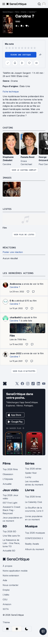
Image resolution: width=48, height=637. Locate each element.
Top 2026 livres (33, 496)
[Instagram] (27, 384)
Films (17, 12)
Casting (8, 127)
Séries (29, 463)
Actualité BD (9, 550)
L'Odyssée (8, 479)
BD (5, 526)
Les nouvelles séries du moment (34, 483)
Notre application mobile (15, 570)
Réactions (9, 247)
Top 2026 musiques (35, 532)
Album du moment (34, 549)
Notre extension (11, 575)
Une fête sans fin (11, 535)
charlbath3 (15, 317)
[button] (44, 4)
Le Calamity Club (33, 502)
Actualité (7, 484)
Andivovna (15, 284)
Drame (23, 12)
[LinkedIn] (38, 384)
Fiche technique (11, 91)
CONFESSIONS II (34, 538)
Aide (5, 580)
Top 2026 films (10, 469)
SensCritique (8, 12)
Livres (29, 490)
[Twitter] (17, 384)
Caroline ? (32, 12)
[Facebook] (22, 384)
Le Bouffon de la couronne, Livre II (34, 509)
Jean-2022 (15, 353)
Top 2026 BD (9, 531)
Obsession (8, 474)
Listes (7, 208)
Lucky (28, 477)
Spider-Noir (31, 473)
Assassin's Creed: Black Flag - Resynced (11, 510)
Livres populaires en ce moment (33, 518)
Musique (31, 526)
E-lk (12, 300)
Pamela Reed (27, 157)
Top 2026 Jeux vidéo (10, 497)
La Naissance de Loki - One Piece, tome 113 (11, 543)
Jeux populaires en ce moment (12, 519)
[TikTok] (33, 384)
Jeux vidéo (11, 490)
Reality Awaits (32, 544)
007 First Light (10, 502)
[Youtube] (43, 384)
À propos (7, 566)
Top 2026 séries (33, 468)
